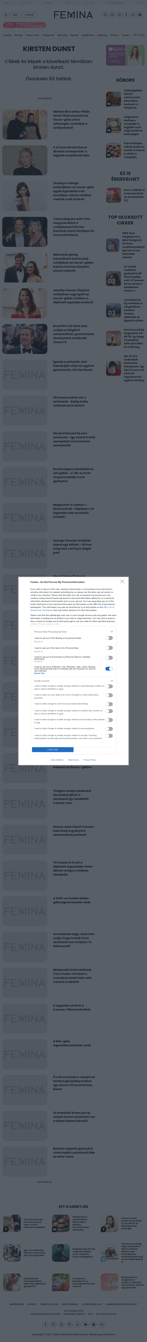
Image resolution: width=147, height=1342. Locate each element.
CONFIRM (53, 750)
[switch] (109, 638)
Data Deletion (57, 760)
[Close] (123, 582)
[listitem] (73, 631)
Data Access (73, 760)
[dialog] (73, 671)
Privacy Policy (90, 760)
